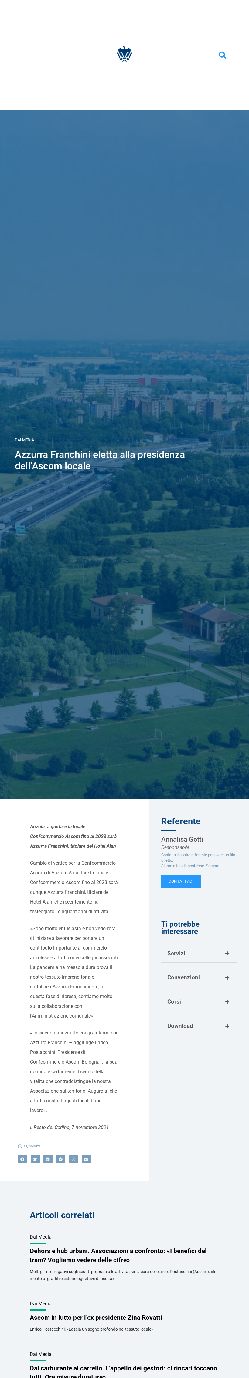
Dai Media (24, 440)
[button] (222, 55)
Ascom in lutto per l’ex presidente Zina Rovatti (96, 1317)
